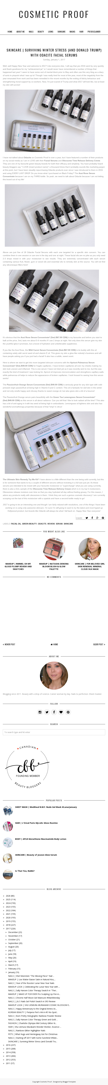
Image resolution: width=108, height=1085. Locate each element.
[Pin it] (103, 518)
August (11, 946)
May (10, 957)
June (10, 954)
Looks (50, 31)
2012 (8, 1059)
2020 (8, 917)
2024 (8, 903)
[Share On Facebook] (92, 518)
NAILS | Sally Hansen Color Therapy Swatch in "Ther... (32, 990)
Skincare (61, 31)
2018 (8, 925)
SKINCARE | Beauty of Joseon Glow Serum (36, 855)
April (10, 961)
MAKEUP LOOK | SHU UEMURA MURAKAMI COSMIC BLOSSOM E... (39, 1005)
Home (10, 31)
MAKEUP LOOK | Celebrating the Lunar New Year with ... (34, 986)
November (13, 936)
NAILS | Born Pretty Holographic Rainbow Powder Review (34, 1016)
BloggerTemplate (69, 1082)
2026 (8, 895)
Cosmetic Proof (54, 14)
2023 (8, 906)
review (51, 523)
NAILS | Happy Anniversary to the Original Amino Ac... (32, 1008)
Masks (72, 31)
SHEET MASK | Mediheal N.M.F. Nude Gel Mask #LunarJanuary (46, 807)
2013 (8, 1056)
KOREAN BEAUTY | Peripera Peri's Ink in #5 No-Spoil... (33, 1012)
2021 (8, 914)
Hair (81, 31)
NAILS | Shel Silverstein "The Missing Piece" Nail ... (31, 976)
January (11, 972)
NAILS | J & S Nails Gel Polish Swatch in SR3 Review (31, 1001)
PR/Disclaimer (94, 31)
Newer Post (10, 644)
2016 (8, 1045)
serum (59, 523)
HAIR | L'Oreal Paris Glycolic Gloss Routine (36, 823)
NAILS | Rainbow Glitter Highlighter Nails (26, 1030)
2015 (8, 1048)
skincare (68, 523)
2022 (8, 910)
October (12, 939)
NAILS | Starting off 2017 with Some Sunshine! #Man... (33, 1037)
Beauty (41, 31)
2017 (8, 928)
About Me (20, 31)
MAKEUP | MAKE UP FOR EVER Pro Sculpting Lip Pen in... (34, 994)
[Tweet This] (87, 518)
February (12, 968)
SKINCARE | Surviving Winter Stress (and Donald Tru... (32, 1041)
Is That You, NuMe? (25, 871)
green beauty (29, 523)
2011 (8, 1063)
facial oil (16, 523)
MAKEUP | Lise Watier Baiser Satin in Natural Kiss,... (32, 979)
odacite (42, 523)
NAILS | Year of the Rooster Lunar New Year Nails (31, 983)
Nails (31, 31)
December (13, 932)
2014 (8, 1052)
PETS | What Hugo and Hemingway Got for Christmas (33, 1034)
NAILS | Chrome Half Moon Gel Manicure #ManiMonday (34, 997)
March (11, 965)
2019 (8, 921)
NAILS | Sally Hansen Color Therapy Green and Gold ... (33, 1019)
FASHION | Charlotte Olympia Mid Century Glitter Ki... (32, 1023)
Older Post (98, 644)
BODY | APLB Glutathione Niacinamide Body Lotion (40, 839)
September (13, 943)
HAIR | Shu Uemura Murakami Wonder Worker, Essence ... (34, 1027)
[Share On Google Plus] (97, 518)
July (9, 950)
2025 (8, 899)
